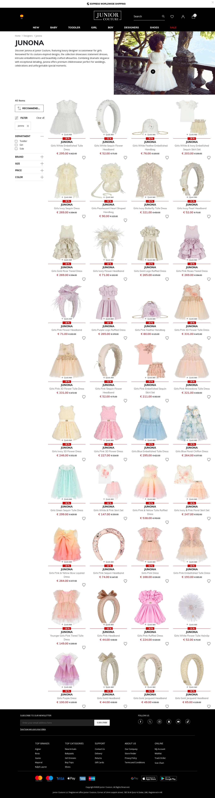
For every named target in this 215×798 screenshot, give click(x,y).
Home (17, 35)
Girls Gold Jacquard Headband (150, 698)
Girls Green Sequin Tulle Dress (67, 510)
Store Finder (130, 753)
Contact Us (100, 749)
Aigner (38, 749)
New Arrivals (70, 749)
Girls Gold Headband (108, 698)
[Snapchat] (169, 721)
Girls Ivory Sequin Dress (67, 208)
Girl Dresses (70, 758)
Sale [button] (173, 27)
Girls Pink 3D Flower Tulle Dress (192, 329)
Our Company (131, 749)
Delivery (98, 753)
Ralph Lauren (41, 767)
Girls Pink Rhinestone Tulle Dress (192, 388)
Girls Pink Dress (150, 572)
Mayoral (38, 762)
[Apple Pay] (71, 778)
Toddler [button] (74, 27)
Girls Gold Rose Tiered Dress (66, 271)
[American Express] (83, 778)
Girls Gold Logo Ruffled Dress (150, 271)
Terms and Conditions (135, 762)
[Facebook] (140, 721)
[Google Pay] (134, 778)
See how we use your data (33, 729)
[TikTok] (187, 721)
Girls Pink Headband (108, 635)
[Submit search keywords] (163, 16)
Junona (39, 35)
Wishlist (158, 753)
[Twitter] (150, 721)
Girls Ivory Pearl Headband (192, 208)
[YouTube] (178, 721)
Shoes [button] (154, 27)
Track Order (160, 758)
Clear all (40, 117)
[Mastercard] (39, 778)
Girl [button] (94, 27)
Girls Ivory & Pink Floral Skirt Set (191, 510)
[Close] (213, 1)
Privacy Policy (131, 758)
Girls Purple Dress (66, 698)
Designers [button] (131, 27)
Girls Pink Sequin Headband (108, 572)
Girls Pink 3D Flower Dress (108, 451)
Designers (28, 35)
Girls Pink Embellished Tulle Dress (191, 572)
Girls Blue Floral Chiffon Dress (192, 451)
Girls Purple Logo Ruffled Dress (108, 329)
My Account (160, 749)
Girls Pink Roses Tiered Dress (192, 271)
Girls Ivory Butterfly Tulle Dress (150, 208)
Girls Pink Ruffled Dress (150, 635)
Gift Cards (99, 762)
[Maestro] (49, 778)
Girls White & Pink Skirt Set (108, 510)
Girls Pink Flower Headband (66, 329)
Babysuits (69, 753)
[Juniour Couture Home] (107, 15)
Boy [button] (110, 27)
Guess (38, 758)
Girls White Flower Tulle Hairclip (191, 635)
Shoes (67, 767)
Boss (37, 753)
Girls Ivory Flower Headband (108, 271)
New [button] (36, 27)
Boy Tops (69, 762)
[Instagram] (159, 721)
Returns (98, 758)
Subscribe (102, 722)
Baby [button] (53, 27)
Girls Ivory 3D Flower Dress (66, 451)
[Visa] (60, 778)
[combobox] (149, 16)
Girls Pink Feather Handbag (150, 329)
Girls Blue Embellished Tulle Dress (150, 451)
